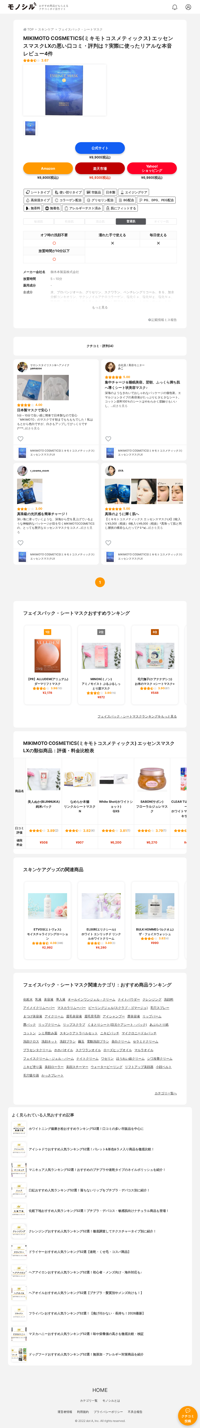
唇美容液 (133, 1016)
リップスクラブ (74, 1024)
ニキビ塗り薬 (32, 1067)
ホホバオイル (63, 1050)
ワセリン (107, 1058)
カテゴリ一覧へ (166, 1093)
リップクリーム (49, 1024)
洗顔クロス (31, 1041)
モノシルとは (111, 1400)
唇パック (29, 1024)
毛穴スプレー (159, 1008)
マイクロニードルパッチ (139, 1033)
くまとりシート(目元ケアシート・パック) (117, 1024)
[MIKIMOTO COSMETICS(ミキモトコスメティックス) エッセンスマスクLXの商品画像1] (64, 90)
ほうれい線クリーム (130, 1058)
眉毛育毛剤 (92, 1016)
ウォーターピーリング (106, 1067)
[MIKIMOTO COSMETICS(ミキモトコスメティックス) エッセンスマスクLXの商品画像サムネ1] (30, 128)
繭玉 (81, 1041)
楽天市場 (100, 168)
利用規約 (83, 1412)
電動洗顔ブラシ (98, 1041)
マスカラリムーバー (71, 1008)
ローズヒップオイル (117, 1050)
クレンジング (151, 999)
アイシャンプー (114, 1016)
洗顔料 (168, 999)
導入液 (60, 999)
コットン (29, 1033)
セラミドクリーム (145, 1041)
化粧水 (28, 999)
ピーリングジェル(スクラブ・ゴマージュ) (118, 1008)
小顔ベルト (164, 1067)
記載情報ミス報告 (164, 320)
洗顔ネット (49, 1041)
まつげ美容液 (32, 1016)
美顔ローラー (54, 1067)
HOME (100, 1390)
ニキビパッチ (109, 1033)
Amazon (48, 168)
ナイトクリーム (87, 1058)
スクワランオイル (88, 1050)
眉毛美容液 (74, 1016)
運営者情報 (65, 1412)
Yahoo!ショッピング (152, 168)
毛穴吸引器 (31, 1075)
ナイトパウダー (129, 999)
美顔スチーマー (77, 1067)
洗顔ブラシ (68, 1041)
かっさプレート (52, 1075)
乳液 (38, 999)
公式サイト (100, 148)
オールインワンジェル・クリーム (91, 999)
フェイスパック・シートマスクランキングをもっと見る (137, 716)
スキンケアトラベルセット (79, 1033)
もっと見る (100, 307)
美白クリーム (120, 1041)
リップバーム (151, 1016)
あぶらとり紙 (159, 1024)
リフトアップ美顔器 (139, 1067)
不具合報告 (135, 1412)
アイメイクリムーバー (39, 1008)
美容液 (48, 999)
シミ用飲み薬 (47, 1033)
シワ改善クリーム (159, 1058)
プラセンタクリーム (37, 1050)
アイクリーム (54, 1016)
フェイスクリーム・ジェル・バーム (48, 1058)
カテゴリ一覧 (89, 1400)
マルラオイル (143, 1050)
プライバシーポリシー (108, 1412)
